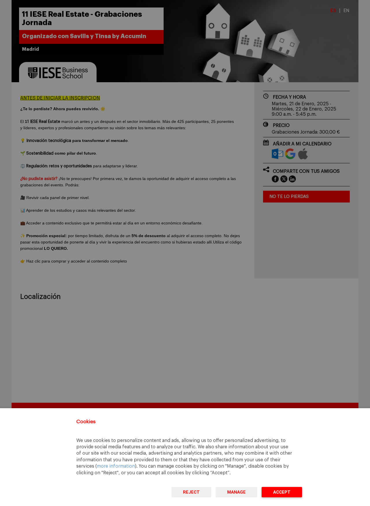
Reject (191, 492)
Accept (282, 492)
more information (116, 466)
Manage (236, 492)
